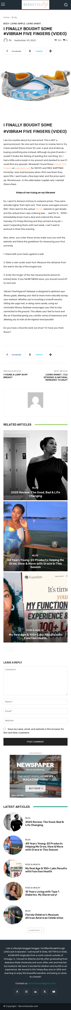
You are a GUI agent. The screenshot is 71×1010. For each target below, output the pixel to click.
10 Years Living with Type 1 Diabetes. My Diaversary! (42, 893)
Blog (35, 488)
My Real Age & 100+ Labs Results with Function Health (35, 636)
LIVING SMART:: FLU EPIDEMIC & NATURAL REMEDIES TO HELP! (56, 377)
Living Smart (33, 23)
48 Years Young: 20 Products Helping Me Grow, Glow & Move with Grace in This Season (35, 563)
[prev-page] (5, 649)
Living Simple (18, 23)
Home (6, 17)
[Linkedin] (35, 991)
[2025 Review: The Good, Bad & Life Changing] (35, 465)
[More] (50, 51)
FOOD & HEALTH (35, 630)
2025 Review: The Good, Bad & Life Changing (35, 494)
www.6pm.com (22, 168)
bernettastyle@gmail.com (41, 983)
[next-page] (11, 649)
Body (14, 17)
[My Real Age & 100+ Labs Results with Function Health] (35, 607)
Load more (34, 930)
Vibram (39, 209)
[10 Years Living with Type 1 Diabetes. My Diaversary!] (13, 891)
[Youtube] (53, 991)
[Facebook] (17, 991)
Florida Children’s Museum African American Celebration (44, 916)
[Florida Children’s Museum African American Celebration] (13, 914)
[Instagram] (26, 991)
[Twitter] (44, 991)
